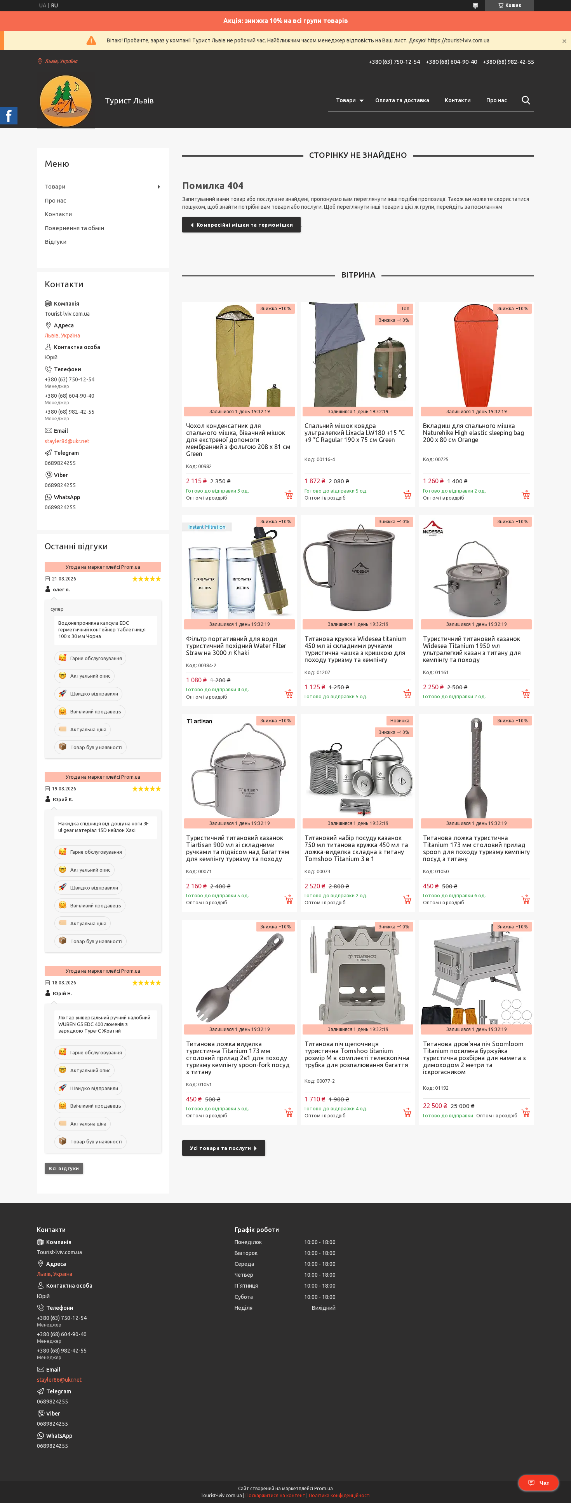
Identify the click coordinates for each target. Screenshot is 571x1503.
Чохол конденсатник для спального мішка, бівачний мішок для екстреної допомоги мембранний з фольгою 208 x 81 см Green (238, 439)
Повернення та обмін (74, 228)
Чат (544, 1483)
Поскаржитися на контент (275, 1495)
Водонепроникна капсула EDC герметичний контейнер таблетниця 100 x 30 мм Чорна (102, 629)
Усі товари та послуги (220, 1148)
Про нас (496, 100)
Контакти (458, 100)
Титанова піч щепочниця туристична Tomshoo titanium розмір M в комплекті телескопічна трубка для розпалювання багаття (357, 1054)
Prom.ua (323, 1488)
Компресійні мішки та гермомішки (245, 224)
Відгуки (55, 241)
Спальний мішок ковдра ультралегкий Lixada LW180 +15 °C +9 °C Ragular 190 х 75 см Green (355, 432)
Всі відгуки (64, 1168)
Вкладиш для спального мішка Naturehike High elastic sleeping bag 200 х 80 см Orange (473, 432)
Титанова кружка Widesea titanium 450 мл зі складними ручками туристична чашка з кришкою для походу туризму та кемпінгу (356, 649)
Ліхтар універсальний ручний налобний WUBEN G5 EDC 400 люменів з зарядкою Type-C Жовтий (104, 1024)
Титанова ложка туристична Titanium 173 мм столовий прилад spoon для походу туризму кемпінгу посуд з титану (476, 848)
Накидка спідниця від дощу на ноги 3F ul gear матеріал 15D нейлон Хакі (103, 827)
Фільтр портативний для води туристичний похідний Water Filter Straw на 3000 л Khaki (236, 645)
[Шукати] (524, 100)
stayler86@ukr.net (67, 441)
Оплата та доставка (402, 100)
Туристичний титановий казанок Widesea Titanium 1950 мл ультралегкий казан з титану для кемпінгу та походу (472, 649)
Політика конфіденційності (340, 1495)
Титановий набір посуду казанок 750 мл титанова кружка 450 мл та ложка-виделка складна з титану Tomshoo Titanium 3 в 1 (356, 848)
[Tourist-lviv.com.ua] (66, 101)
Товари (346, 100)
